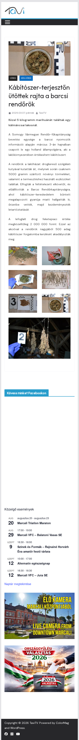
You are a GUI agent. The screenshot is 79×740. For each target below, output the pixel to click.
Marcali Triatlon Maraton (34, 523)
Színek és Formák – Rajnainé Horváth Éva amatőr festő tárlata (43, 549)
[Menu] (7, 22)
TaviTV (42, 112)
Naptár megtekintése (17, 584)
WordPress (17, 728)
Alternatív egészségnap (33, 563)
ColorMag (62, 723)
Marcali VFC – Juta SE (32, 575)
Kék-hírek (26, 78)
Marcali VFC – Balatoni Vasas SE (39, 535)
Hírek (13, 78)
